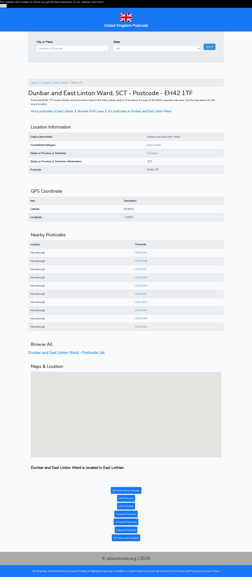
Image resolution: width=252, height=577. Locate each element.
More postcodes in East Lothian (52, 111)
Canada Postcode (126, 514)
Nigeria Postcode (126, 530)
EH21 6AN (141, 302)
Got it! (3, 6)
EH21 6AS (141, 326)
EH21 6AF (141, 269)
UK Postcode (126, 498)
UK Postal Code (140, 571)
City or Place (45, 42)
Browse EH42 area (91, 111)
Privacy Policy (211, 571)
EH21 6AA (141, 252)
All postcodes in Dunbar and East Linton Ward (139, 111)
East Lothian (61, 82)
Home (34, 82)
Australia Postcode (126, 522)
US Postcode (126, 506)
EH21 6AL (141, 294)
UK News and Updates (126, 538)
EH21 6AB (141, 261)
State (116, 42)
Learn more (97, 2)
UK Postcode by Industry (126, 490)
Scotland (46, 82)
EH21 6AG (141, 277)
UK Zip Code (159, 571)
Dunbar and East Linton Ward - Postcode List (66, 352)
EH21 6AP (141, 310)
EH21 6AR (141, 318)
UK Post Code (176, 571)
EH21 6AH (141, 285)
